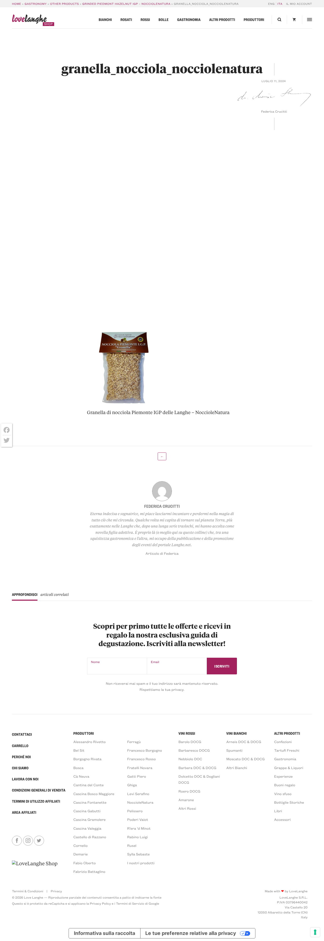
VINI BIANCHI (236, 733)
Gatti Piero (136, 776)
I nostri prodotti (141, 862)
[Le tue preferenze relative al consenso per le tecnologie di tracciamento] (315, 932)
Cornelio (80, 845)
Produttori (254, 19)
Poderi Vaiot (137, 819)
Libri (278, 810)
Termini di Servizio (130, 904)
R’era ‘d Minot (139, 828)
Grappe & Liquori (288, 767)
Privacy (56, 891)
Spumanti (234, 750)
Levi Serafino (138, 793)
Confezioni (283, 741)
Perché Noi (21, 757)
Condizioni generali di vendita (38, 790)
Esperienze (283, 776)
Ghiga (132, 784)
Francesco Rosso (141, 758)
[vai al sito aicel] (34, 867)
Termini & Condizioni (27, 891)
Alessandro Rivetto (89, 741)
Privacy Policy (100, 904)
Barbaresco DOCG (194, 750)
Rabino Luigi (137, 836)
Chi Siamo (20, 768)
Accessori (282, 819)
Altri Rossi (187, 808)
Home (16, 4)
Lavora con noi (25, 779)
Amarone (186, 799)
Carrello (20, 746)
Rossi (145, 19)
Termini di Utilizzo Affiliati (36, 801)
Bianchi (105, 19)
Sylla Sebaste (138, 854)
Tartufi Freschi (286, 750)
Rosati (126, 19)
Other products (64, 4)
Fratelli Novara (139, 767)
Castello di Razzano (89, 836)
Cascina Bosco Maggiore (93, 793)
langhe (29, 20)
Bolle (164, 19)
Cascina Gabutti (86, 810)
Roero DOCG (189, 791)
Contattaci (22, 734)
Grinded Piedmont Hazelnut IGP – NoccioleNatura (126, 4)
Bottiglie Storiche (289, 802)
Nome (95, 662)
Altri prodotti (222, 19)
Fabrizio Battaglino (89, 871)
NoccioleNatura (140, 802)
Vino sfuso (283, 793)
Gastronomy (36, 4)
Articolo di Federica (162, 553)
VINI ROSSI (186, 733)
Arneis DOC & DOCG (243, 741)
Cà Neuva (81, 776)
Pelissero (135, 810)
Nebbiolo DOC (190, 758)
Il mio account (299, 4)
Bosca (78, 767)
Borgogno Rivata (87, 758)
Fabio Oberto (84, 862)
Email (155, 662)
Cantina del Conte (88, 784)
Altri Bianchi (236, 767)
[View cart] (294, 19)
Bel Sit (79, 750)
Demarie (80, 854)
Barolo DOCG (189, 741)
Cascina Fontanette (90, 802)
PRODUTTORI (83, 733)
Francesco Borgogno (144, 750)
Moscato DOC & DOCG (245, 758)
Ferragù (134, 741)
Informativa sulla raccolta (104, 933)
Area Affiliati (24, 812)
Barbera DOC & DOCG (197, 767)
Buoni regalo (284, 784)
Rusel (131, 845)
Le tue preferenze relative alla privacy (190, 933)
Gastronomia (189, 19)
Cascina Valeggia (87, 828)
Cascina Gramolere (89, 819)
